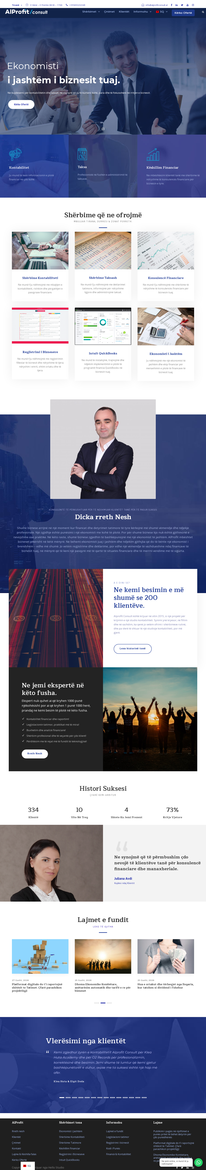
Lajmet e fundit (114, 1131)
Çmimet (109, 11)
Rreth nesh (18, 1131)
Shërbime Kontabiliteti (71, 1137)
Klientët (124, 11)
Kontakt (16, 1148)
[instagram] (193, 5)
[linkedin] (177, 5)
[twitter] (182, 5)
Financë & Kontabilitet (118, 1154)
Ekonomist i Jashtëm (70, 1131)
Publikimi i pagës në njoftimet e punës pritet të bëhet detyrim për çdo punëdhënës (172, 1134)
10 (118, 1097)
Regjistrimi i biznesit (117, 1142)
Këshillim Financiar (69, 1148)
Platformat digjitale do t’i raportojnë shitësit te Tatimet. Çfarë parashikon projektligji (37, 987)
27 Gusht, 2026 (20, 980)
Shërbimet (89, 11)
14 (144, 1097)
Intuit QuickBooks (69, 1160)
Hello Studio (56, 1167)
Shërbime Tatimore (70, 1142)
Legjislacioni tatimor (117, 1137)
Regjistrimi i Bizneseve (71, 1154)
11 (125, 1097)
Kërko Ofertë (183, 12)
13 (137, 1097)
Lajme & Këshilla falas (24, 1154)
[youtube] (188, 5)
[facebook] (171, 5)
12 (131, 1097)
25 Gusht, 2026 (83, 980)
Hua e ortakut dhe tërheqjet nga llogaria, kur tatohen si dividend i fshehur (166, 986)
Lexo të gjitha (103, 926)
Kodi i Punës (113, 1148)
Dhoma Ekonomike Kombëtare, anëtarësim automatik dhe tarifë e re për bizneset (103, 987)
